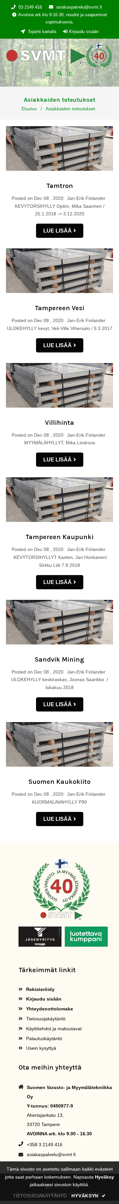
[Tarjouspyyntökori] (70, 74)
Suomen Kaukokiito (59, 781)
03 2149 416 (30, 7)
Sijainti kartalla (41, 31)
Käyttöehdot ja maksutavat (53, 1028)
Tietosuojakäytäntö (45, 1018)
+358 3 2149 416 (44, 1144)
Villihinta (59, 422)
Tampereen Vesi (59, 308)
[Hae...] (59, 73)
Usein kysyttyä (40, 1048)
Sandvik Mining (59, 659)
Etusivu (29, 108)
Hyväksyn (88, 1195)
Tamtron (59, 186)
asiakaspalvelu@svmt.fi (79, 7)
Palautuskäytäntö (43, 1038)
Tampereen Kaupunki (59, 537)
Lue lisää (57, 231)
